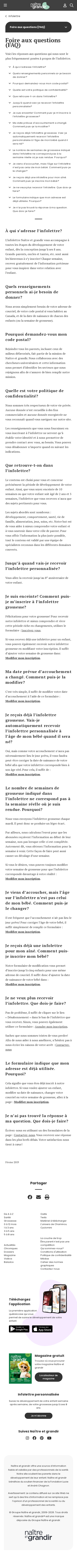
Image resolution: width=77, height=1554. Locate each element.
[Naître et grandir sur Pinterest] (42, 1438)
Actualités (9, 1245)
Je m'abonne (38, 1415)
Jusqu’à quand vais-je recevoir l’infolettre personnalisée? (38, 104)
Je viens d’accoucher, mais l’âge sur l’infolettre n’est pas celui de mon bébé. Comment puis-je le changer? (42, 167)
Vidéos (8, 1258)
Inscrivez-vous (30, 630)
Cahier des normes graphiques (51, 1263)
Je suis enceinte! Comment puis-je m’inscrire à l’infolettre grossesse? (42, 114)
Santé (7, 1217)
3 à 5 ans (9, 1231)
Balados (9, 1262)
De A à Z (8, 1214)
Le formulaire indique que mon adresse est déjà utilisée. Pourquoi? (39, 199)
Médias (44, 1258)
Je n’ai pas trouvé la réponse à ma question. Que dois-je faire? (40, 209)
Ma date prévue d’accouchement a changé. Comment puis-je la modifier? (40, 124)
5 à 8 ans (9, 1234)
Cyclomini (46, 1227)
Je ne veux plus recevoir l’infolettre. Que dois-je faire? (42, 189)
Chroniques (11, 1248)
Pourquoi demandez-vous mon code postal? (40, 83)
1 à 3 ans (9, 1227)
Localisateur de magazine (48, 1377)
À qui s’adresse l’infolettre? (29, 67)
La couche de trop (51, 1238)
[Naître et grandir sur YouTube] (49, 1438)
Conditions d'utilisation (53, 1252)
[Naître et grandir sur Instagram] (27, 1438)
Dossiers (9, 1252)
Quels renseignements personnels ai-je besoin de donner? (42, 75)
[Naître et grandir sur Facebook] (34, 1438)
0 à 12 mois (10, 1224)
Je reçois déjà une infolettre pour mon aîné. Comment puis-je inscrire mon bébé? (40, 179)
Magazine (10, 1255)
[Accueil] (38, 5)
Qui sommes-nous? (52, 1248)
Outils (43, 1214)
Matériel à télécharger (53, 1221)
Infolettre (14, 16)
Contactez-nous (24, 1135)
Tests (43, 1217)
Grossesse (10, 1221)
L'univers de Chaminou (53, 1224)
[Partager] (30, 1197)
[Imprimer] (47, 1197)
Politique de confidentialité (55, 1255)
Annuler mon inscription (51, 1027)
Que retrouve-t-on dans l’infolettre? (35, 96)
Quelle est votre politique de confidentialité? (40, 90)
